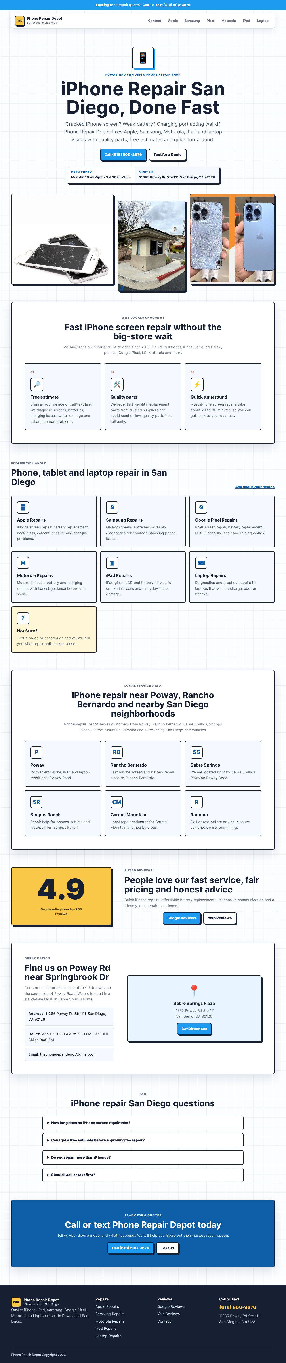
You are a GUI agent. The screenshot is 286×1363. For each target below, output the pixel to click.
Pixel (211, 21)
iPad (246, 21)
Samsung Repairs (109, 1314)
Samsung (192, 21)
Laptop (263, 21)
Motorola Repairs (109, 1321)
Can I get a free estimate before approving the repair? (98, 1140)
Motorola (228, 21)
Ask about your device (255, 487)
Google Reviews (181, 918)
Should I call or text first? (73, 1175)
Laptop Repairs (108, 1335)
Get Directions (194, 1029)
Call (146, 5)
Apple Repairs (107, 1306)
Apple (173, 21)
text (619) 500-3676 (173, 5)
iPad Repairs (105, 1328)
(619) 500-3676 (237, 1307)
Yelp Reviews (220, 918)
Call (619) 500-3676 (123, 154)
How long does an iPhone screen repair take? (90, 1122)
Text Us (167, 1248)
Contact (154, 21)
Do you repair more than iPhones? (81, 1157)
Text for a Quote (168, 154)
